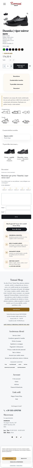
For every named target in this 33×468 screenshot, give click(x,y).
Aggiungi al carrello (21, 66)
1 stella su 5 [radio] (4, 189)
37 (13, 60)
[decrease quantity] (4, 66)
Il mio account (16, 379)
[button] (4, 4)
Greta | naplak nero (9, 158)
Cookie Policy (13, 465)
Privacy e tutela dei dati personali (16, 350)
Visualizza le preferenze (16, 462)
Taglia (4, 60)
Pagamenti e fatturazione (16, 347)
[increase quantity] (11, 66)
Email (3, 212)
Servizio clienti (16, 335)
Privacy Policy (19, 465)
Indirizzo (16, 384)
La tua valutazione (6, 185)
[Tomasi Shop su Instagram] (16, 437)
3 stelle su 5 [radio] (16, 189)
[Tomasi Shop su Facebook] (12, 437)
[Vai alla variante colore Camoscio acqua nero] (13, 50)
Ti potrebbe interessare (16, 84)
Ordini (16, 382)
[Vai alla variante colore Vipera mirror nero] (16, 50)
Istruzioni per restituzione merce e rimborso (16, 358)
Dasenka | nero (22, 157)
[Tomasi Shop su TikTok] (21, 437)
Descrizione (16, 76)
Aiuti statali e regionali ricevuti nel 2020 (16, 324)
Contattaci (16, 309)
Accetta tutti (9, 458)
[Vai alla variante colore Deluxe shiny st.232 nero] (22, 50)
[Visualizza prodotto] (14, 148)
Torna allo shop (16, 229)
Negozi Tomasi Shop (16, 396)
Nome (3, 207)
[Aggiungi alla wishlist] (14, 150)
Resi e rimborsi (17, 352)
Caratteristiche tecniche (16, 80)
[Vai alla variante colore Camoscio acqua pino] (4, 50)
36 (10, 60)
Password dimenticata (16, 387)
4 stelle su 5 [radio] (22, 189)
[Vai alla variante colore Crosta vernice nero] (10, 50)
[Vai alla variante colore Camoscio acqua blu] (7, 50)
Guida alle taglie (8, 53)
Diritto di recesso (16, 341)
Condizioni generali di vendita (16, 338)
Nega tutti (24, 458)
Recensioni (16, 88)
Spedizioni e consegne (16, 344)
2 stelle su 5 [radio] (10, 189)
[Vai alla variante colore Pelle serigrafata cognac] (19, 50)
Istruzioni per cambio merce (16, 355)
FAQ (16, 399)
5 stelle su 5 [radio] (28, 189)
